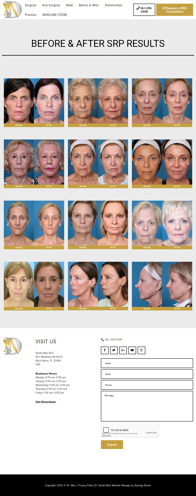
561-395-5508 (113, 339)
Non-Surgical (51, 4)
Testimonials (113, 4)
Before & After (89, 4)
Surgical (30, 4)
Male (69, 4)
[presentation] (130, 430)
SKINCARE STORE (54, 14)
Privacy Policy (86, 485)
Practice (30, 14)
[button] (8, 103)
